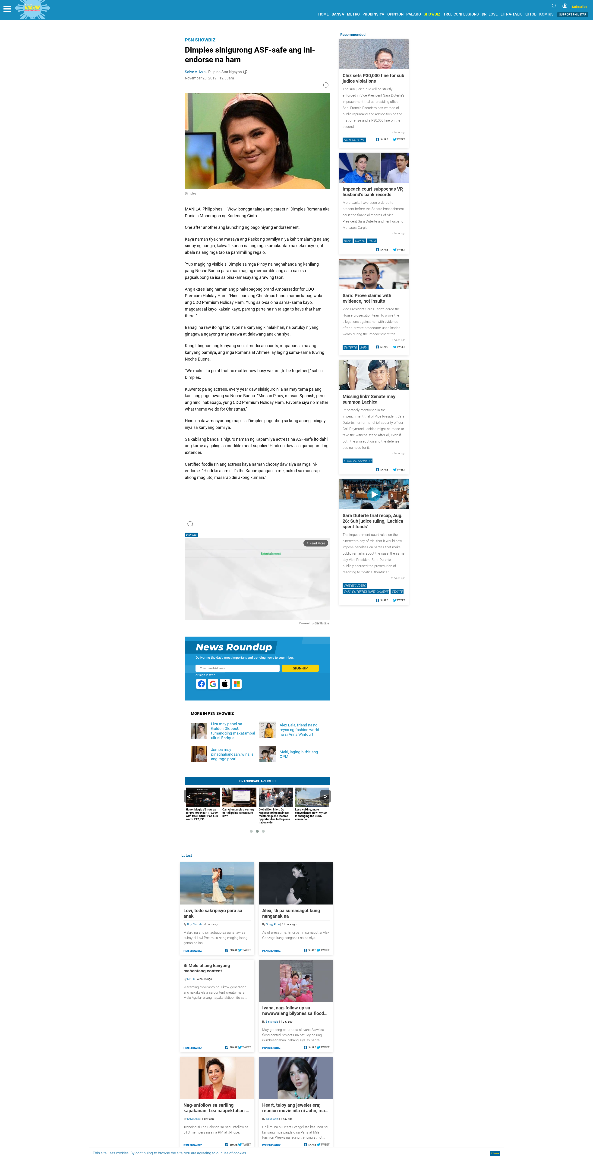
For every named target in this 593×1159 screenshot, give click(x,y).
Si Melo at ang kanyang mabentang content (206, 968)
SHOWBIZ (432, 14)
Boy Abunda (194, 924)
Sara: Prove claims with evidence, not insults (367, 298)
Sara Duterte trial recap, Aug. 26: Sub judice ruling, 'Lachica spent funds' (373, 521)
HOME (323, 14)
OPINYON (395, 14)
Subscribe (579, 7)
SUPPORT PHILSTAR (572, 14)
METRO (353, 14)
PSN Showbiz (200, 40)
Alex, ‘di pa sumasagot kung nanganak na (291, 913)
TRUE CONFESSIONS (461, 14)
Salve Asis (272, 1021)
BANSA (338, 14)
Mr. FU (191, 979)
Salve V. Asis (195, 72)
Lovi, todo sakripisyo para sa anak (212, 913)
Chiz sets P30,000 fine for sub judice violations (373, 78)
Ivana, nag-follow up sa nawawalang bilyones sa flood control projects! (293, 1010)
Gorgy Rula (273, 924)
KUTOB (530, 14)
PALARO (413, 14)
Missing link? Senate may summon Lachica (369, 399)
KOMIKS (546, 14)
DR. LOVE (490, 14)
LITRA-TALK (511, 14)
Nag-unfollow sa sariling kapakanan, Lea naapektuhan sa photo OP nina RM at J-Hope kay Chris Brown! (217, 1107)
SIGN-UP (300, 668)
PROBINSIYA (374, 14)
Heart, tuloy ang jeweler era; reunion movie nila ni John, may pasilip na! (294, 1107)
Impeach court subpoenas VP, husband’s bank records (373, 191)
